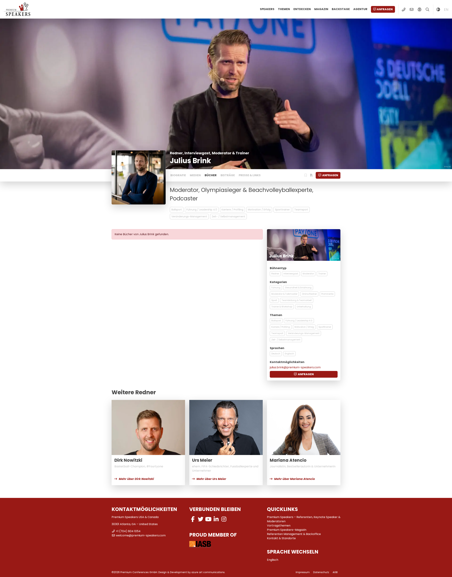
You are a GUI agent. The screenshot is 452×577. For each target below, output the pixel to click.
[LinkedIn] (216, 519)
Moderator (308, 273)
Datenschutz (321, 572)
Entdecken (302, 9)
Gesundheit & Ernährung (298, 287)
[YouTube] (208, 519)
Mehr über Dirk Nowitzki (136, 479)
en (446, 9)
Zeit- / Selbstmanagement (228, 216)
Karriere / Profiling (232, 209)
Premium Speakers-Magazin (286, 530)
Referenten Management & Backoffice (294, 534)
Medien (195, 175)
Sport (274, 300)
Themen (284, 9)
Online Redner (309, 293)
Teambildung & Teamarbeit (297, 300)
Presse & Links (250, 175)
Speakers (267, 9)
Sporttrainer (282, 209)
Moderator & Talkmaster (284, 293)
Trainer (322, 273)
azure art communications (208, 572)
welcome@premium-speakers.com (141, 535)
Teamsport (301, 209)
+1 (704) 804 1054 (128, 531)
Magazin (321, 9)
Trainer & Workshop (281, 306)
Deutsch (275, 353)
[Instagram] (223, 519)
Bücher (211, 175)
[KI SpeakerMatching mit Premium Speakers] (419, 9)
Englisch (289, 353)
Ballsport (176, 209)
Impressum (303, 572)
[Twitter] (200, 519)
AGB (335, 572)
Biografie (178, 175)
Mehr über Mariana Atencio (294, 479)
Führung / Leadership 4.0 (201, 209)
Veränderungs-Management (189, 216)
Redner (275, 273)
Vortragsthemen (278, 526)
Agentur (360, 9)
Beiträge (228, 175)
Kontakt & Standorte (281, 538)
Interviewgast (291, 273)
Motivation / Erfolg (259, 209)
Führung (275, 287)
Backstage (341, 9)
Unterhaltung (304, 306)
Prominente (327, 293)
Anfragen (385, 9)
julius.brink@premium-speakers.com (295, 367)
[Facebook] (192, 519)
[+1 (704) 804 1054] (403, 9)
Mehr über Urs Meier (211, 479)
